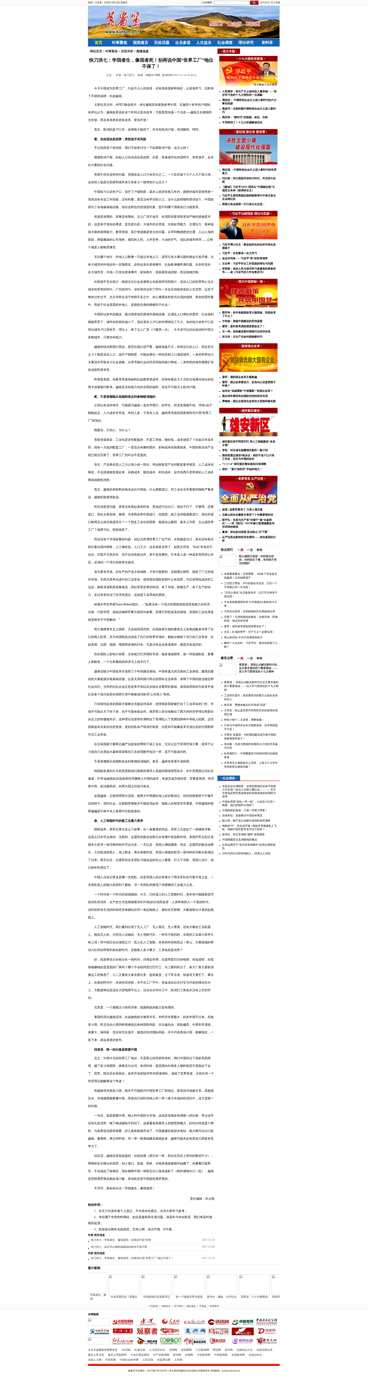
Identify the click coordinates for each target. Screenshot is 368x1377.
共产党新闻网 (161, 1354)
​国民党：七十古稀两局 (243, 1296)
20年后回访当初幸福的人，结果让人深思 (246, 853)
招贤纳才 (166, 1306)
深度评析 (127, 51)
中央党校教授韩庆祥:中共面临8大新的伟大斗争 (250, 604)
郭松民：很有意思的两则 (276, 1296)
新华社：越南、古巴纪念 (211, 1296)
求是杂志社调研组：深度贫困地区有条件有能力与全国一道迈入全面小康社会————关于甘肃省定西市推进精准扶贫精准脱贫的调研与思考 (249, 791)
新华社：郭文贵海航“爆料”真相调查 (243, 834)
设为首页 (264, 2)
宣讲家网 (186, 1349)
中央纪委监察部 (140, 1354)
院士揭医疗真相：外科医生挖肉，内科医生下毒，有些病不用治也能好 (258, 560)
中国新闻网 (221, 1354)
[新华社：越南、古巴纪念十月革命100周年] (211, 1294)
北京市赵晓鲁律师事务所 (102, 1349)
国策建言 (140, 42)
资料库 (267, 42)
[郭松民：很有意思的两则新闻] (276, 1294)
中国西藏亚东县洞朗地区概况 (239, 839)
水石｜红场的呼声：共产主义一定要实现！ (249, 631)
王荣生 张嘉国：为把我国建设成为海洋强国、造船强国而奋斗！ (251, 736)
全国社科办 (255, 1354)
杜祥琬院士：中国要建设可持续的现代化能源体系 (251, 755)
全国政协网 (238, 1354)
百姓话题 (161, 42)
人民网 (178, 1359)
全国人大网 (94, 1359)
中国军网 (110, 1359)
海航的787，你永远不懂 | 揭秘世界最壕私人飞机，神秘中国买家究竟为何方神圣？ (249, 827)
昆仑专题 (229, 51)
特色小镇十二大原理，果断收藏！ (244, 719)
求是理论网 (163, 1359)
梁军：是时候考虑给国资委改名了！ (245, 626)
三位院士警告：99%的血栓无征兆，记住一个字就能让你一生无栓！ (250, 585)
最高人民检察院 (117, 1354)
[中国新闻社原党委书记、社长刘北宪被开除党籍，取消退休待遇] (146, 1294)
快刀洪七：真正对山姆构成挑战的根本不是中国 (119, 1246)
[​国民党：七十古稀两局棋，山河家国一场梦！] (243, 1294)
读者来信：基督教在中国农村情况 (242, 815)
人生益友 (204, 42)
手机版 (202, 1306)
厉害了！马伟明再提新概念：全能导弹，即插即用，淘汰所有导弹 (251, 619)
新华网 (177, 1354)
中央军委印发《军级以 (113, 1296)
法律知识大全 (245, 1349)
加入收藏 (275, 2)
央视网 (189, 1354)
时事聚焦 (119, 42)
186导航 (126, 1349)
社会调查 (225, 42)
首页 (98, 42)
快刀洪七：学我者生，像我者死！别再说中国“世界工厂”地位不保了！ (132, 1258)
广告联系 (153, 1306)
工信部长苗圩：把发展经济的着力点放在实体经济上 (251, 697)
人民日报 (147, 1359)
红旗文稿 (140, 1349)
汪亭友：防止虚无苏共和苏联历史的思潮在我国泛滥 (251, 712)
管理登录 (214, 1306)
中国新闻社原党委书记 (145, 1296)
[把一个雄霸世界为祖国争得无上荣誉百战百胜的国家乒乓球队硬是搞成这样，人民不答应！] (178, 1294)
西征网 (217, 1349)
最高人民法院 (96, 1354)
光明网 (173, 1349)
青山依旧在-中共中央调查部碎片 (243, 637)
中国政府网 (203, 1354)
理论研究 (246, 42)
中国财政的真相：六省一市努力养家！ (245, 810)
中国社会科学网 (129, 1359)
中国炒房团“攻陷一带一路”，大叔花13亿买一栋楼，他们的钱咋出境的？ (248, 803)
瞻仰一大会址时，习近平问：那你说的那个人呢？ (251, 645)
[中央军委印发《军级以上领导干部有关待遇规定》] (113, 1294)
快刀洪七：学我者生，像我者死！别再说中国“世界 (121, 1240)
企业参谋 (183, 42)
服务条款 (191, 1306)
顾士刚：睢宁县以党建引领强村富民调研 (246, 820)
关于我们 (178, 1306)
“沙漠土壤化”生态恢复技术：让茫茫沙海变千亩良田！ (250, 594)
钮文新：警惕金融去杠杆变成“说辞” (245, 704)
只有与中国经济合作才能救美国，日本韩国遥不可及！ (251, 727)
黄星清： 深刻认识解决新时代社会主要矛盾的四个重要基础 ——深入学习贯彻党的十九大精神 (258, 668)
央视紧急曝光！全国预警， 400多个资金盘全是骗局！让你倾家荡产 (250, 575)
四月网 (229, 1349)
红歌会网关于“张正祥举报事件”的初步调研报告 (248, 846)
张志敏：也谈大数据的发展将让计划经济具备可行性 (251, 746)
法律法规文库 (264, 1349)
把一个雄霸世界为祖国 (178, 1296)
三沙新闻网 (202, 1349)
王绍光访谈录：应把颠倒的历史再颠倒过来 (249, 611)
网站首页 (96, 51)
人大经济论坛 (157, 1349)
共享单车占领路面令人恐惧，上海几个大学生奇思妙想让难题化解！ (251, 764)
